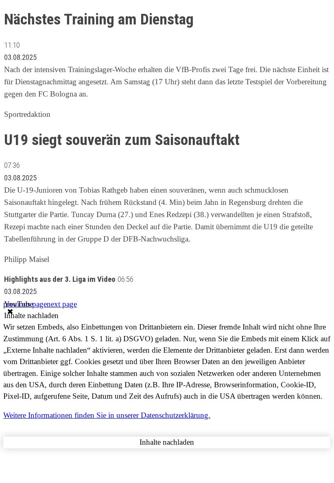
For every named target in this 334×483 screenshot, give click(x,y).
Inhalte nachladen (31, 315)
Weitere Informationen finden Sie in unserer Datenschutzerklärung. (106, 415)
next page (62, 304)
